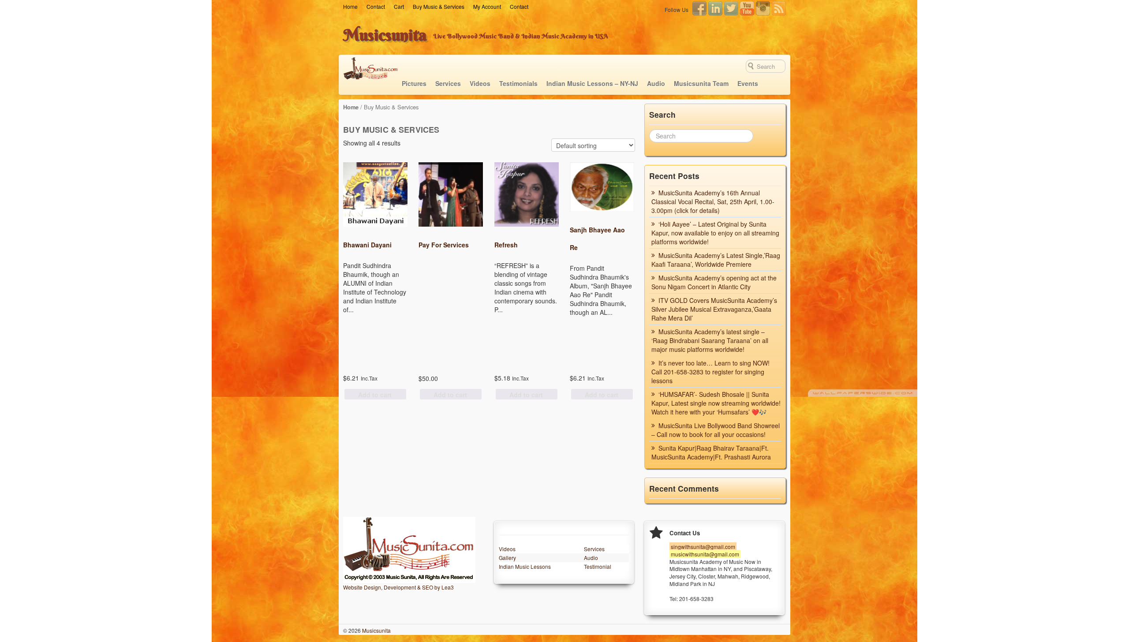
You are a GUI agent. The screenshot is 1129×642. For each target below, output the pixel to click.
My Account (487, 6)
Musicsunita (384, 35)
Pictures (414, 83)
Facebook (699, 8)
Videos (480, 83)
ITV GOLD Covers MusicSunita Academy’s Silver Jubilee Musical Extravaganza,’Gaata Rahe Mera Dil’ (714, 309)
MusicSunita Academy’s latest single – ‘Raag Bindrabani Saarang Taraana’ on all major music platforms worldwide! (709, 340)
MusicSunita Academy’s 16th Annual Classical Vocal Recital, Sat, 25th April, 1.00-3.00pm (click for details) (712, 201)
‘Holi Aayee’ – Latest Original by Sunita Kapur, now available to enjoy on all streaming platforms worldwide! (715, 233)
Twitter (731, 8)
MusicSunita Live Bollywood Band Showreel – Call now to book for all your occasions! (715, 430)
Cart (399, 6)
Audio (656, 83)
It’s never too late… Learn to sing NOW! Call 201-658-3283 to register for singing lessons (710, 371)
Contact (375, 6)
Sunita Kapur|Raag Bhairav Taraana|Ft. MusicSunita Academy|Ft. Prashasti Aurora (711, 452)
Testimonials (518, 83)
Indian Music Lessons (525, 566)
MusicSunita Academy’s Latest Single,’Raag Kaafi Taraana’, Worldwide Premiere (715, 260)
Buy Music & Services (438, 6)
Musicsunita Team (701, 83)
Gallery (507, 557)
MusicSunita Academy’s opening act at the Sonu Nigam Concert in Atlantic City (714, 282)
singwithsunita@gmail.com (703, 546)
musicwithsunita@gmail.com (705, 554)
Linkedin (715, 8)
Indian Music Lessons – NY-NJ (592, 83)
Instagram (763, 8)
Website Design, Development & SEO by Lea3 (398, 587)
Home (350, 6)
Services (448, 83)
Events (747, 83)
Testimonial (597, 566)
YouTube (747, 8)
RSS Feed (779, 8)
